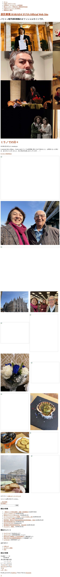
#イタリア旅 (4, 153)
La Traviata (6, 539)
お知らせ (10, 496)
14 (3, 564)
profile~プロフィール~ (10, 3)
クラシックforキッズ (9, 513)
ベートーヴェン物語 (9, 518)
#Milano (10, 153)
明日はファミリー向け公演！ (12, 515)
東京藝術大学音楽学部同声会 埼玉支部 (15, 525)
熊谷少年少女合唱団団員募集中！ (13, 538)
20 (1, 566)
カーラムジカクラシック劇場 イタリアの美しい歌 (18, 516)
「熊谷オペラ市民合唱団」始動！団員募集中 (16, 512)
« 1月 (2, 570)
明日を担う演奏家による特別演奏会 (14, 536)
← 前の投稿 (4, 502)
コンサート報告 (8, 548)
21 (3, 566)
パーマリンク (17, 496)
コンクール (7, 533)
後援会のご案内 (8, 10)
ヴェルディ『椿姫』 (9, 526)
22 (4, 566)
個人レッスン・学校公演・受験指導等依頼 (16, 7)
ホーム (6, 2)
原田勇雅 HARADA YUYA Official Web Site (24, 14)
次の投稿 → (4, 503)
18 (9, 564)
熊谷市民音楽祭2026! (9, 521)
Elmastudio (28, 572)
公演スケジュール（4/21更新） (12, 8)
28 (3, 568)
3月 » (5, 570)
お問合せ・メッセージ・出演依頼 (13, 5)
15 (4, 564)
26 (10, 566)
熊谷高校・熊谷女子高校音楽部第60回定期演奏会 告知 (19, 520)
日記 (5, 549)
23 (6, 566)
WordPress (13, 572)
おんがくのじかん (9, 523)
